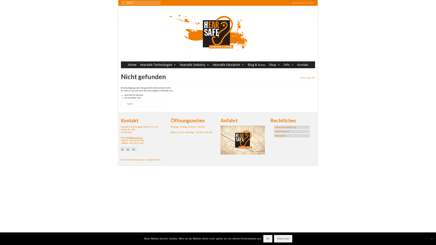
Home (132, 65)
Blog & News (257, 65)
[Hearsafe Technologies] (218, 35)
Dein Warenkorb (302, 3)
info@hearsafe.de (134, 138)
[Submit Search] (123, 3)
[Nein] (431, 238)
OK (267, 238)
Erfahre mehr (283, 238)
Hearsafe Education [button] (226, 65)
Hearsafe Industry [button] (192, 65)
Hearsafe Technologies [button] (156, 65)
